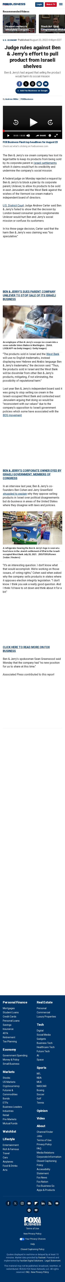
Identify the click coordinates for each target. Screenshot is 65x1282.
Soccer (40, 1094)
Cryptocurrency (11, 1086)
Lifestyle (9, 1139)
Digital (40, 1030)
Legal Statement (52, 1261)
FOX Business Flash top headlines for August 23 (30, 142)
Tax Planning (10, 1041)
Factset (42, 1257)
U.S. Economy (10, 40)
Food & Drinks (10, 1165)
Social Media (44, 1034)
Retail (6, 1115)
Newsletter (57, 1203)
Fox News (42, 1177)
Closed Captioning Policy (32, 1249)
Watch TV (50, 4)
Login (39, 4)
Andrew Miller (12, 99)
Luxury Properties (46, 1016)
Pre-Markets (9, 1119)
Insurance (8, 1029)
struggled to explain (15, 493)
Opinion (42, 1111)
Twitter (26, 84)
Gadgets (41, 1038)
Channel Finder (45, 1132)
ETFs (5, 1102)
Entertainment (11, 1145)
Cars (5, 1157)
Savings (7, 1024)
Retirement (9, 1037)
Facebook (19, 84)
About (41, 1126)
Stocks (6, 1077)
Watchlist (9, 1131)
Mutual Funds (10, 1123)
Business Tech (45, 1043)
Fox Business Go (45, 1185)
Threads (32, 84)
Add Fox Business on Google (33, 91)
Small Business (11, 1063)
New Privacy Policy (32, 1234)
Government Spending (15, 1055)
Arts (5, 1170)
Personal (41, 1008)
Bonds (6, 1098)
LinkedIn (43, 1203)
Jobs (39, 1136)
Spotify (29, 1210)
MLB (39, 1082)
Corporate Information (49, 1156)
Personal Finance (15, 1002)
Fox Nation (42, 1181)
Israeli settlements (45, 163)
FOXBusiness (27, 99)
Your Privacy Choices (35, 1239)
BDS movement (12, 415)
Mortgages (9, 1008)
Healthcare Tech (46, 1047)
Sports (41, 1067)
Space (40, 1059)
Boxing (40, 1090)
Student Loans (11, 1012)
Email (46, 84)
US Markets (9, 1082)
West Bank (52, 354)
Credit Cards (9, 1016)
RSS (50, 1203)
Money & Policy (11, 1059)
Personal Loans (11, 1020)
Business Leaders (12, 1106)
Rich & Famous (11, 1149)
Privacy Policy (44, 1144)
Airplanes (8, 1161)
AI (38, 1055)
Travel (6, 1153)
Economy (9, 1049)
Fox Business (14, 4)
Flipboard (36, 1203)
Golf (39, 1098)
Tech (40, 1024)
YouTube (29, 1203)
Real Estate (45, 1002)
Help (33, 1244)
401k (5, 1033)
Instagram (22, 1203)
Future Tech (43, 1051)
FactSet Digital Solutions (31, 1261)
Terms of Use (44, 1140)
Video (41, 1118)
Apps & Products (46, 1190)
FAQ (39, 1148)
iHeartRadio (36, 1210)
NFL (39, 1073)
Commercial (43, 1012)
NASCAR (41, 1086)
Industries (8, 1111)
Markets (9, 1072)
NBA (39, 1077)
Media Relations (45, 1152)
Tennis (40, 1102)
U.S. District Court (13, 205)
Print (39, 84)
